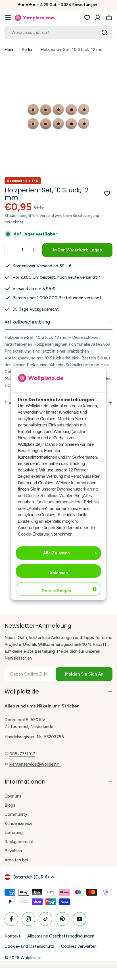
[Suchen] (104, 32)
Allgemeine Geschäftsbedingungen (60, 936)
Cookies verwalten (79, 946)
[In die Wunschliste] (107, 193)
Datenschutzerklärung (77, 489)
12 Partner (78, 469)
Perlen (28, 49)
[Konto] (97, 17)
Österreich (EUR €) (30, 877)
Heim (9, 49)
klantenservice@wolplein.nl (34, 764)
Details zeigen (56, 591)
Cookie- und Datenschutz (29, 946)
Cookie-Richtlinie (41, 495)
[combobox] (58, 32)
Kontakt (12, 936)
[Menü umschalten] (8, 17)
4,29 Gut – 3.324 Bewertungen (68, 4)
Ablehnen (58, 573)
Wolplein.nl (30, 957)
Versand (46, 215)
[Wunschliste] (87, 17)
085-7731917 (22, 753)
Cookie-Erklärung (34, 534)
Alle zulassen (56, 553)
